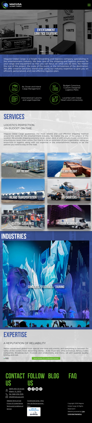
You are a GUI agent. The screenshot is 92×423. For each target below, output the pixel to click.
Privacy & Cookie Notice (15, 403)
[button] (8, 284)
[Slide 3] (50, 51)
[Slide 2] (46, 51)
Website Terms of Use (14, 401)
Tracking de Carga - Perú (35, 401)
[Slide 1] (42, 51)
